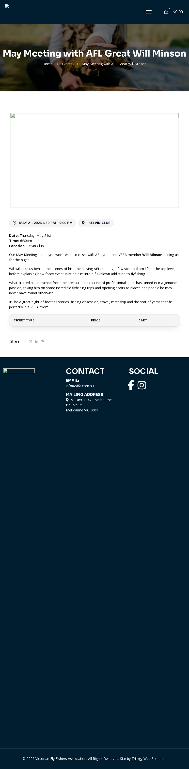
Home (47, 63)
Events (67, 63)
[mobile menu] (149, 12)
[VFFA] (11, 11)
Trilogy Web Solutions (149, 758)
